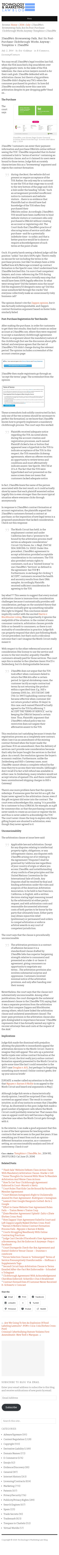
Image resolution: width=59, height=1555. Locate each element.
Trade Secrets (11, 1514)
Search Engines (12, 1504)
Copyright (9, 1444)
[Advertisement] (23, 1358)
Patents (8, 1490)
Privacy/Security (12, 1495)
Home (14, 24)
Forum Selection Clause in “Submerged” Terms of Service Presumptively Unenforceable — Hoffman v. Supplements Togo (29, 1260)
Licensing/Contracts (11, 54)
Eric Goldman (25, 50)
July (28, 24)
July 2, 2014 (7, 50)
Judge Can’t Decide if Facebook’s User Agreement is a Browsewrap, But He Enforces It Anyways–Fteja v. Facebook (29, 1241)
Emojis (7, 1462)
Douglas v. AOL (20, 1067)
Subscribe (11, 1407)
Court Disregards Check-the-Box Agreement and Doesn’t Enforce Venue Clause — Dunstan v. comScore (28, 1250)
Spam (7, 1509)
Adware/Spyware (13, 1434)
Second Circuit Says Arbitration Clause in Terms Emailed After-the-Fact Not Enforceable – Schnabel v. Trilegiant (29, 1269)
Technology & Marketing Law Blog (33, 1540)
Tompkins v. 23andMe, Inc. (28, 1153)
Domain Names (12, 1453)
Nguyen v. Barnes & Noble (20, 1083)
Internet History (12, 1476)
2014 (21, 24)
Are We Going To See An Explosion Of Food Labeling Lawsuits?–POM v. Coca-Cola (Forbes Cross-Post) (29, 1326)
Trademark (10, 1518)
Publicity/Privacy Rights (16, 1500)
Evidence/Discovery (14, 1467)
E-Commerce (43, 50)
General (8, 1472)
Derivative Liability (14, 1448)
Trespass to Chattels (14, 1523)
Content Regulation (14, 1439)
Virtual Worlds (11, 1528)
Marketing (9, 1486)
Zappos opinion (39, 303)
